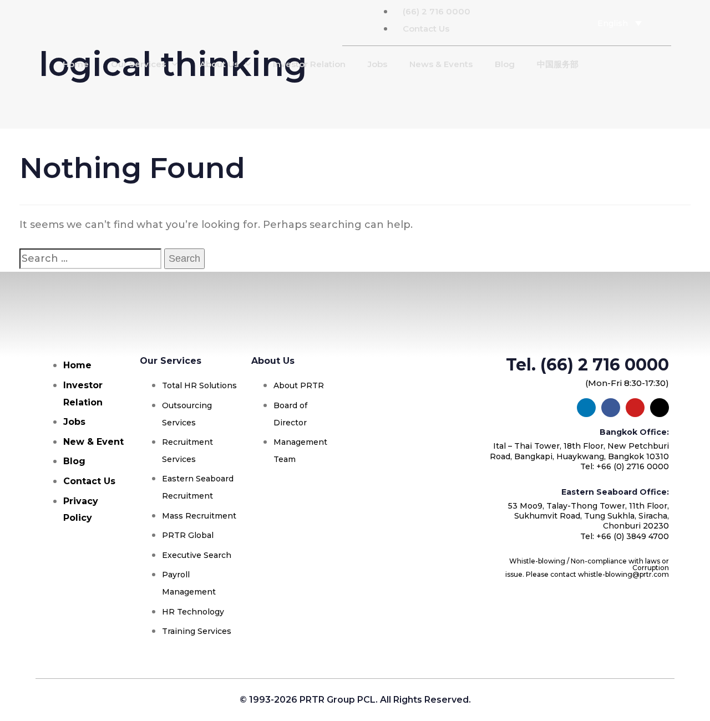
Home (76, 64)
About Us (219, 64)
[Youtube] (531, 23)
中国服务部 (558, 64)
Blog (505, 64)
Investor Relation (309, 64)
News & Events (441, 64)
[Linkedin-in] (547, 23)
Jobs (377, 64)
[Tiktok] (563, 23)
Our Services (138, 64)
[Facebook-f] (515, 23)
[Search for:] (90, 258)
